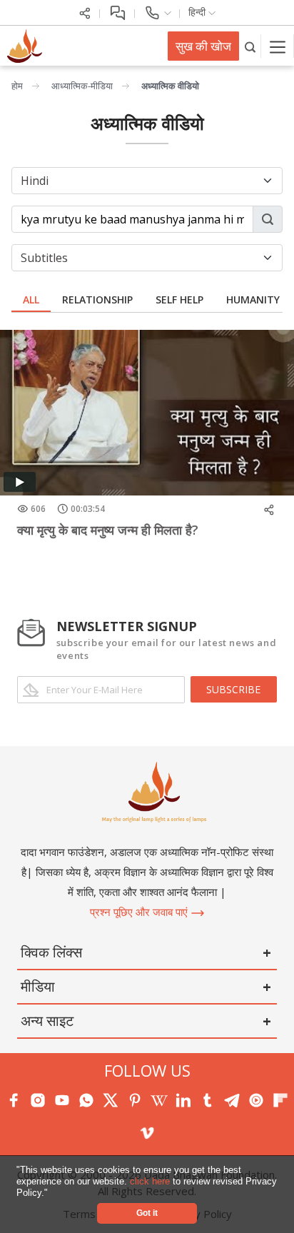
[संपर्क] (157, 12)
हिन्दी (198, 12)
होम (17, 85)
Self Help (179, 299)
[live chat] (117, 12)
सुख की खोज (203, 46)
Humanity (253, 299)
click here (151, 1181)
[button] (52, 1193)
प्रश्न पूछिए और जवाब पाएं (140, 912)
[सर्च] (250, 46)
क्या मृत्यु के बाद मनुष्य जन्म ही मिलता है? (107, 529)
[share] (84, 12)
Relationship (97, 299)
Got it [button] (147, 1212)
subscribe (233, 689)
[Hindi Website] (23, 45)
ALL (31, 299)
